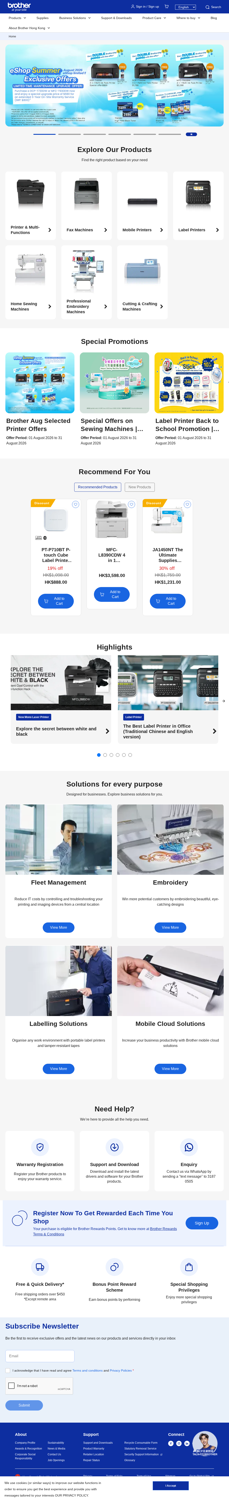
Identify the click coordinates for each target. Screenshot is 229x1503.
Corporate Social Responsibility (25, 1456)
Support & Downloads (116, 18)
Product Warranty (93, 1448)
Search (216, 7)
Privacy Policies (121, 1370)
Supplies (42, 18)
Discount (41, 503)
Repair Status (91, 1460)
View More (58, 927)
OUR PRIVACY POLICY (71, 1495)
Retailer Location (93, 1454)
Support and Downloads (98, 1442)
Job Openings (56, 1460)
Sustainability (56, 1442)
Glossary (129, 1460)
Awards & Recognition (28, 1448)
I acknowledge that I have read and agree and (73, 1370)
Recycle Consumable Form (140, 1442)
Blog (214, 18)
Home (12, 36)
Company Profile (25, 1442)
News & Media (56, 1448)
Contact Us (54, 1454)
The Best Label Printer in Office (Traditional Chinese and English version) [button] (51, 731)
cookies (21, 1483)
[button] (44, 134)
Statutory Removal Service (140, 1448)
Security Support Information (141, 1454)
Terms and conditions (87, 1370)
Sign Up (202, 1223)
